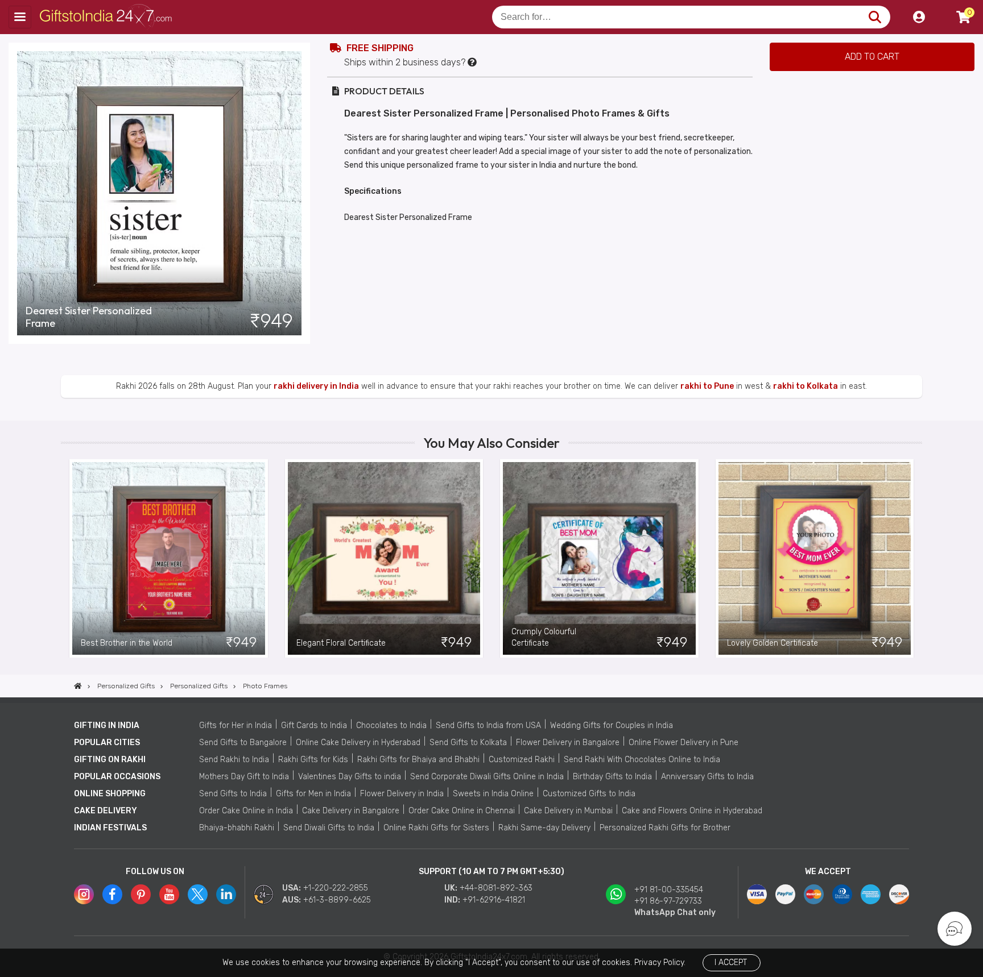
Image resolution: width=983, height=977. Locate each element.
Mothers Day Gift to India (244, 776)
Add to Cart (872, 56)
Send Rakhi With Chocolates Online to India (642, 759)
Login (918, 17)
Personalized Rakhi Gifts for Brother (665, 828)
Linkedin (226, 894)
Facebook (112, 894)
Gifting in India (106, 725)
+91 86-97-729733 (668, 901)
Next (913, 558)
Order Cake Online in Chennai (461, 811)
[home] (78, 686)
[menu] (20, 17)
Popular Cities (107, 742)
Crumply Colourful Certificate (543, 637)
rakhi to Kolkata (805, 386)
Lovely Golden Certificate (772, 643)
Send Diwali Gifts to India (328, 828)
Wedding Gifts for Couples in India (611, 725)
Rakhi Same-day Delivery (544, 828)
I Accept (730, 962)
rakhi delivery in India (316, 386)
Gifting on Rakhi (110, 759)
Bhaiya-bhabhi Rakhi (236, 828)
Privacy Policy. (659, 962)
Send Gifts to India (233, 794)
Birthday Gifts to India (612, 776)
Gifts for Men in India (313, 794)
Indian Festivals (110, 828)
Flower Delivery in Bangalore (567, 742)
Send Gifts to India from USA (488, 725)
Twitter (198, 894)
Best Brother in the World (126, 643)
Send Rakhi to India (234, 759)
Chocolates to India (391, 725)
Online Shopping (110, 794)
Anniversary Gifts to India (707, 776)
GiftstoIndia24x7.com (109, 17)
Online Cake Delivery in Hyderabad (358, 742)
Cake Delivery (105, 811)
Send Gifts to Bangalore (243, 742)
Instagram (84, 894)
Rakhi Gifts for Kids (313, 759)
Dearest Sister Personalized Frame (89, 317)
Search (874, 17)
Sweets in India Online (493, 794)
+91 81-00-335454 (668, 890)
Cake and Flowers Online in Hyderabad (692, 811)
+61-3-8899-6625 (337, 900)
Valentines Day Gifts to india (349, 776)
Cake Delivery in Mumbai (568, 811)
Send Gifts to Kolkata (468, 742)
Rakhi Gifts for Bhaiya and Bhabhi (418, 759)
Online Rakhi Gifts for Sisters (436, 828)
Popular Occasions (117, 776)
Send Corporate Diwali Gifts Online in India (487, 776)
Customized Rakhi (522, 759)
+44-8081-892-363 (496, 888)
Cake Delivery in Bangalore (350, 811)
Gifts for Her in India (235, 725)
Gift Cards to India (314, 725)
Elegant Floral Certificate (341, 643)
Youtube (169, 894)
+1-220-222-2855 (335, 888)
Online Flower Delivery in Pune (683, 742)
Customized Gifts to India (589, 794)
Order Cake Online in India (246, 811)
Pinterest (141, 894)
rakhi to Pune (707, 386)
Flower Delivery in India (402, 794)
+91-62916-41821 (493, 900)
